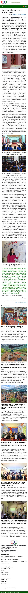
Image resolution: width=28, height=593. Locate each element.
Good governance (5, 568)
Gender (2, 570)
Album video (4, 581)
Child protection (10, 300)
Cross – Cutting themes (7, 567)
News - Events (17, 302)
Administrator (23, 14)
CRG (14, 300)
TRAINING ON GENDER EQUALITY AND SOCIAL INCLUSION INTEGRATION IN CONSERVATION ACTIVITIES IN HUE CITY (13, 483)
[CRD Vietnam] (4, 2)
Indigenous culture (5, 574)
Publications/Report (6, 578)
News (25, 300)
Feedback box (11, 588)
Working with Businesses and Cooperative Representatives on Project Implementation (12, 327)
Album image (4, 579)
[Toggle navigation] (2, 6)
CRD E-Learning (4, 583)
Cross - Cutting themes (19, 300)
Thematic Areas (5, 554)
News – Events (23, 302)
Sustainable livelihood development (9, 559)
